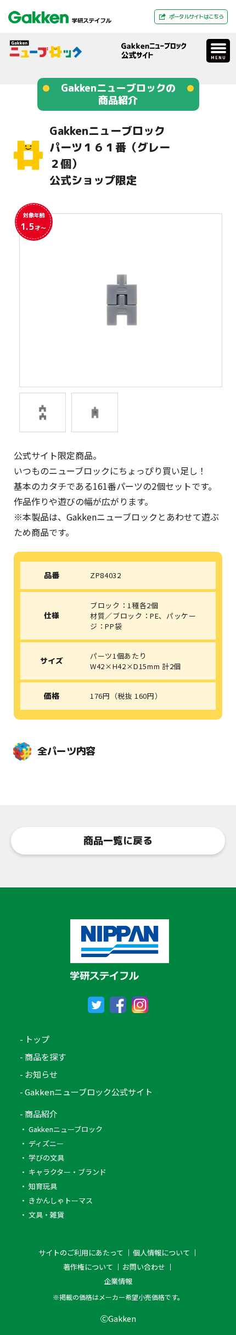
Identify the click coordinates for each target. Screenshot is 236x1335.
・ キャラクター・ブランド (63, 1172)
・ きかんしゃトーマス (56, 1200)
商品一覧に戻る (118, 840)
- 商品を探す (43, 1056)
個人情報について (161, 1253)
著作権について (88, 1267)
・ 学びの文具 (42, 1157)
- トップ (34, 1039)
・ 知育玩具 (38, 1186)
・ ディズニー (42, 1143)
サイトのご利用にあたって (80, 1253)
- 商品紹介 (39, 1113)
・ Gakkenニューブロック (61, 1129)
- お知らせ (39, 1074)
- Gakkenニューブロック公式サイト (86, 1092)
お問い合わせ (143, 1267)
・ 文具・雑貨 (42, 1214)
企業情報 (118, 1281)
